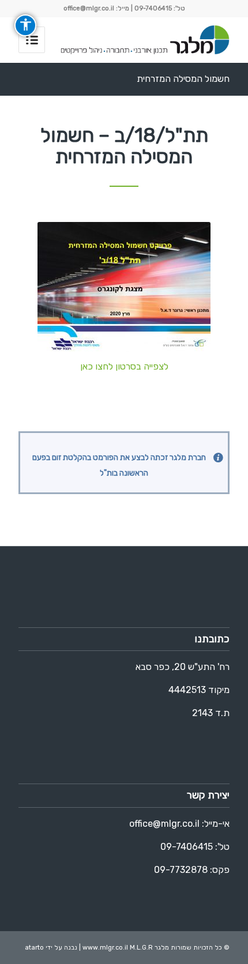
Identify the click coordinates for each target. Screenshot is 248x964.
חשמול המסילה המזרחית (183, 78)
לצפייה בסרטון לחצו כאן (124, 366)
